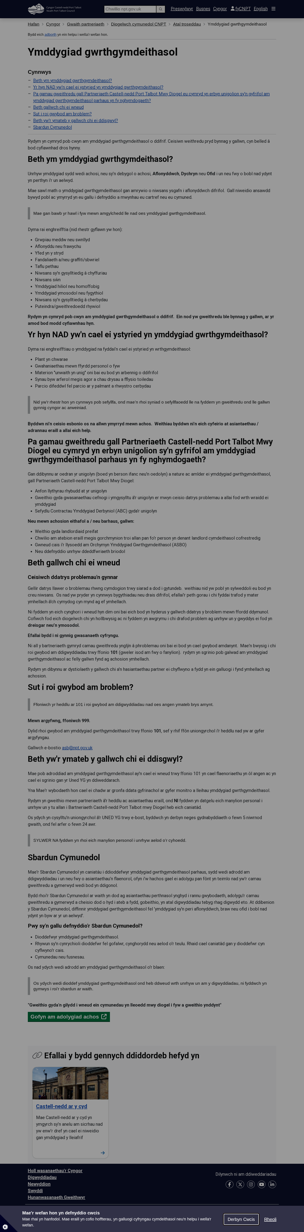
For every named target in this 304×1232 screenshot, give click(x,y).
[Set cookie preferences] (9, 1223)
